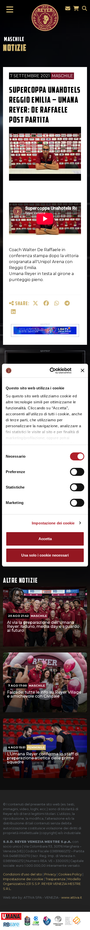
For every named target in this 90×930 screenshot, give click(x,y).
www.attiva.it (71, 897)
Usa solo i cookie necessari (45, 555)
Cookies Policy (70, 874)
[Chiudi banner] (82, 370)
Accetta (45, 539)
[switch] (77, 472)
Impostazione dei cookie (53, 523)
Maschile (14, 39)
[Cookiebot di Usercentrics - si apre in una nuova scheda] (53, 370)
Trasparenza (55, 879)
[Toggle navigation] (8, 9)
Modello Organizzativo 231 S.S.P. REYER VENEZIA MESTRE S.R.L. (42, 883)
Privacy (50, 874)
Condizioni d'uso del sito (22, 874)
